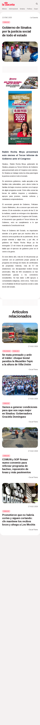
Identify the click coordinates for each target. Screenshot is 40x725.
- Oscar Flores (33, 369)
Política (29, 9)
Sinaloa (22, 9)
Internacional (13, 9)
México (4, 9)
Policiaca (6, 351)
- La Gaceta (33, 17)
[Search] (37, 4)
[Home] (8, 4)
